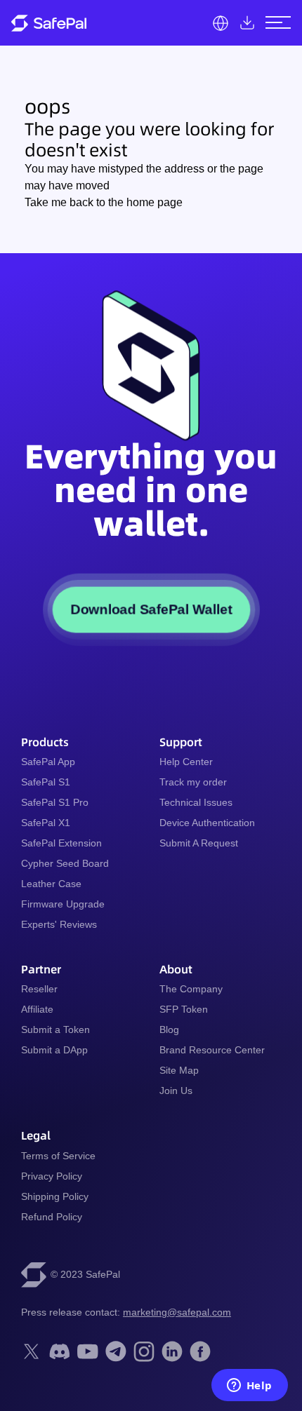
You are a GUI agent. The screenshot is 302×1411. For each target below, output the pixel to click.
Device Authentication (207, 822)
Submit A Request (198, 843)
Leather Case (51, 883)
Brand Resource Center (212, 1049)
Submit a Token (55, 1029)
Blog (169, 1029)
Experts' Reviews (59, 924)
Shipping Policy (54, 1196)
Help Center (186, 761)
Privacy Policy (51, 1176)
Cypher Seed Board (65, 863)
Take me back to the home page (104, 202)
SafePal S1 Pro (54, 802)
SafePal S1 (45, 782)
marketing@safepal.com (177, 1312)
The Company (191, 988)
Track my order (193, 782)
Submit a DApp (54, 1049)
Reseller (39, 988)
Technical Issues (195, 802)
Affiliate (37, 1009)
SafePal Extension (61, 843)
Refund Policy (51, 1216)
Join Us (175, 1090)
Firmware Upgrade (63, 904)
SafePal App (48, 761)
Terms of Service (58, 1155)
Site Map (179, 1070)
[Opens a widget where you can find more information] (249, 1386)
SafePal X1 (45, 822)
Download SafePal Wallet (151, 610)
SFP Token (183, 1009)
